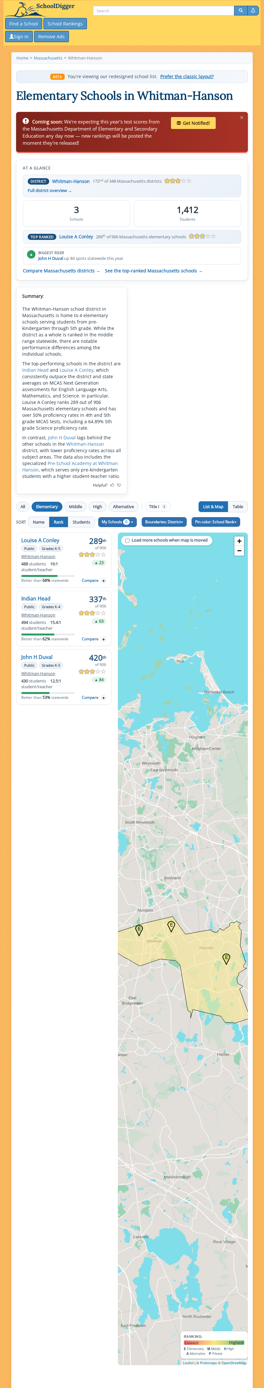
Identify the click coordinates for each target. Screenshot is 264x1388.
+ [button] (239, 541)
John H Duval (50, 258)
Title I (157, 506)
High (97, 506)
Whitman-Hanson (71, 181)
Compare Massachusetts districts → (61, 271)
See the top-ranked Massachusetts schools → (154, 271)
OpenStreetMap (234, 1362)
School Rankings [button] (65, 24)
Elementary (47, 506)
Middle (75, 506)
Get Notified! (196, 123)
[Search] (241, 10)
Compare (90, 580)
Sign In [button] (21, 36)
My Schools (114, 522)
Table (238, 506)
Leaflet (188, 1362)
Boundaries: (163, 522)
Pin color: (214, 522)
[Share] (253, 10)
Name (38, 522)
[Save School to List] (103, 580)
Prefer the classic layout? (187, 76)
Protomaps (208, 1362)
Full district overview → (50, 190)
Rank (58, 522)
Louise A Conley (76, 236)
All (23, 506)
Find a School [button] (23, 24)
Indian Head (35, 370)
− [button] (239, 551)
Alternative (123, 506)
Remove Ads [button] (51, 36)
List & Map (213, 506)
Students (81, 522)
